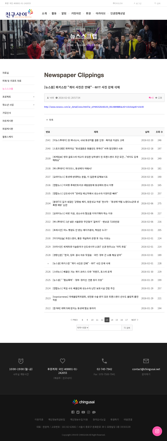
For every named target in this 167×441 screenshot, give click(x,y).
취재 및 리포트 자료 (11, 80)
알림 (63, 13)
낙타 (52, 97)
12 (102, 319)
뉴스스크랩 (94, 45)
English (119, 3)
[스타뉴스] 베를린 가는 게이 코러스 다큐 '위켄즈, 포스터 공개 (82, 271)
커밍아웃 (76, 13)
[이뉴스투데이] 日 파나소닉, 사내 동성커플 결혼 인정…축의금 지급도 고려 (88, 140)
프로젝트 (18, 96)
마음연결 (128, 419)
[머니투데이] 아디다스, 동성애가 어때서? (72, 168)
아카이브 (101, 13)
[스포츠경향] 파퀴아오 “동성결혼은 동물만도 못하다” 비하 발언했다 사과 (88, 148)
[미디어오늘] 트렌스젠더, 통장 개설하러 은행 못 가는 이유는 (81, 238)
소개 (44, 13)
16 (122, 319)
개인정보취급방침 (56, 419)
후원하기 (114, 419)
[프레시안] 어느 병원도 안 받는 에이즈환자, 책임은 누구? (80, 230)
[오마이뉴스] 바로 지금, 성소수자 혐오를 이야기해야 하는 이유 (83, 213)
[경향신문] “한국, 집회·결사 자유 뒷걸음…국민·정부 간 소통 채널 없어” (87, 255)
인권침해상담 (117, 13)
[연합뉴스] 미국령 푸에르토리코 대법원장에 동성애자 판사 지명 (83, 185)
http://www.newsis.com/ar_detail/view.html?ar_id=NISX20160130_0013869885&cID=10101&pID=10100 (94, 106)
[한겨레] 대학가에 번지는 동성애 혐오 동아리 (74, 308)
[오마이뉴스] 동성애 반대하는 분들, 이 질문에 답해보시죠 (80, 176)
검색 (158, 3)
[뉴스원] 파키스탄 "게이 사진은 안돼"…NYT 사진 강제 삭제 (82, 87)
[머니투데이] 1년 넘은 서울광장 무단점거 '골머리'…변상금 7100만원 (86, 221)
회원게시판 (7, 128)
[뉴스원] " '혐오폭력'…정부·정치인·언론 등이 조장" (78, 280)
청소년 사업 (18, 104)
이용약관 (39, 419)
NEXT (134, 319)
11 (97, 319)
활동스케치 (7, 136)
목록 (50, 119)
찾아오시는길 (99, 419)
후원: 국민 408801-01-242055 (18, 3)
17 (126, 319)
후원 (88, 13)
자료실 (5, 72)
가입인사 (6, 112)
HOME (70, 45)
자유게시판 (7, 120)
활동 (54, 13)
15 (117, 319)
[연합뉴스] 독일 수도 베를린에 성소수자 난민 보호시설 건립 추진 (84, 288)
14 (112, 319)
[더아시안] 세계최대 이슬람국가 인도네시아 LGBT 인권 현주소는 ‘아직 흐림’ (89, 246)
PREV (75, 319)
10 (92, 319)
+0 (152, 97)
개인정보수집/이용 (79, 419)
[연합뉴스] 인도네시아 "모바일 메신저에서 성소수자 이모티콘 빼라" (85, 193)
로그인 (138, 3)
